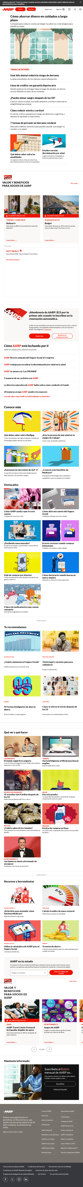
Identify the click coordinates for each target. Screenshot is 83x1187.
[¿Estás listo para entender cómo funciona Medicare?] (22, 896)
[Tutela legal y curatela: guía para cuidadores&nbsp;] (60, 642)
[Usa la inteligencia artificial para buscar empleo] (60, 746)
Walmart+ (11, 223)
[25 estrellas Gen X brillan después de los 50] (22, 780)
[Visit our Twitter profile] (12, 1179)
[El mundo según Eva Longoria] (22, 746)
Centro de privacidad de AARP (13, 1166)
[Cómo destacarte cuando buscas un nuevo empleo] (60, 562)
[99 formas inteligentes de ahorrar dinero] (22, 687)
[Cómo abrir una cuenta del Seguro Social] (60, 498)
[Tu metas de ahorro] (60, 931)
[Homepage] (8, 9)
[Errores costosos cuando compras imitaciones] (60, 530)
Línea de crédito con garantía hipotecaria (33, 85)
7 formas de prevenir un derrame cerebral (33, 122)
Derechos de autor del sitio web (46, 1170)
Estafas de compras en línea (55, 828)
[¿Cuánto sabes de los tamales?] (22, 813)
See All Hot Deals (12, 260)
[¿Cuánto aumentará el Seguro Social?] (22, 642)
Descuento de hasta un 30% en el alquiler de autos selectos (21, 1034)
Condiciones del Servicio (36, 1166)
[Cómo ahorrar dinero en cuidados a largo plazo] (41, 46)
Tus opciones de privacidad (59, 1174)
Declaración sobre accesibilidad (60, 1166)
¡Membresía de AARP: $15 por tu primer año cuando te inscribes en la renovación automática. (50, 315)
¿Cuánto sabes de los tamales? (18, 828)
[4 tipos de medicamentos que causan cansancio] (22, 594)
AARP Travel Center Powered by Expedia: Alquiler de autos (21, 1028)
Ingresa (58, 9)
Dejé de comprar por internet (18, 575)
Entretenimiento (51, 1024)
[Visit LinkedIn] (25, 1179)
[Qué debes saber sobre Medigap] (22, 421)
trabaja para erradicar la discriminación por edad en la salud (35, 364)
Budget (48, 223)
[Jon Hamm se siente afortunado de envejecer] (22, 846)
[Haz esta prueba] (60, 780)
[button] (75, 9)
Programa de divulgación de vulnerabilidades (18, 1174)
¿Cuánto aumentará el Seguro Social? (21, 662)
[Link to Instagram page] (19, 1179)
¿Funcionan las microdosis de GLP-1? (21, 470)
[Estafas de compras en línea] (60, 813)
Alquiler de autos (52, 220)
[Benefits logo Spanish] (9, 179)
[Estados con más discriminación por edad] (54, 141)
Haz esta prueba (50, 794)
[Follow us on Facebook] (5, 1179)
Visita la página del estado (61, 972)
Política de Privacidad (60, 1089)
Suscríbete (60, 1084)
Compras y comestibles (15, 220)
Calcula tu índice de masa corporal (58, 911)
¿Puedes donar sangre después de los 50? (32, 97)
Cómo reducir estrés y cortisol (27, 110)
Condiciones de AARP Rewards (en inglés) (17, 1170)
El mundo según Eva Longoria (17, 761)
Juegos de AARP (51, 1027)
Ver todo (74, 183)
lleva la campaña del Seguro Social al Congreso (29, 357)
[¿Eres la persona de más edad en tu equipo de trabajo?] (60, 421)
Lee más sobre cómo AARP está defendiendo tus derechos (26, 396)
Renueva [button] (31, 9)
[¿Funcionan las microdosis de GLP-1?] (22, 456)
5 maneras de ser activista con (21, 378)
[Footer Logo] (17, 1111)
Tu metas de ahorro (51, 946)
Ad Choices (42, 1174)
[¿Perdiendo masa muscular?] (22, 530)
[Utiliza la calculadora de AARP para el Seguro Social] (22, 931)
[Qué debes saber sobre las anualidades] (25, 142)
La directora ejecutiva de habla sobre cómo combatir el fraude (36, 385)
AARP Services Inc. (67, 1126)
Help (69, 9)
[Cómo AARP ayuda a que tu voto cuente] (22, 498)
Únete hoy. (48, 329)
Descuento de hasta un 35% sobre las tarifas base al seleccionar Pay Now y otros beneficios (60, 227)
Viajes (9, 1024)
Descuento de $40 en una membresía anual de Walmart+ (22, 227)
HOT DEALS (12, 251)
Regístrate (48, 9)
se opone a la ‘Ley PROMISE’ (20, 371)
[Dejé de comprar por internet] (22, 562)
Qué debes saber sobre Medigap (19, 435)
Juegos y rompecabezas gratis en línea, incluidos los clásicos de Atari (57, 1031)
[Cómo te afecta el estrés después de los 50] (60, 687)
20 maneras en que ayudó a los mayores (25, 392)
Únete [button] (20, 9)
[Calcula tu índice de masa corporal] (60, 896)
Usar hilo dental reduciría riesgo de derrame (34, 75)
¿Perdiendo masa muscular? (17, 543)
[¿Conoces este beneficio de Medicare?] (60, 456)
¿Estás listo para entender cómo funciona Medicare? (19, 912)
